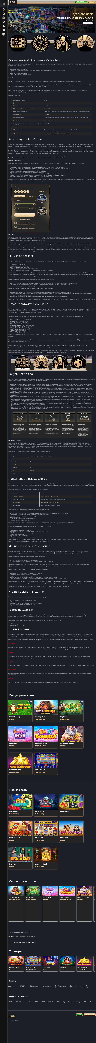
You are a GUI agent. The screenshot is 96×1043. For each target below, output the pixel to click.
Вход (91, 1)
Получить (88, 23)
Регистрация (81, 1)
